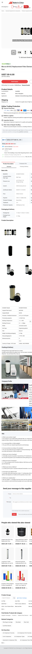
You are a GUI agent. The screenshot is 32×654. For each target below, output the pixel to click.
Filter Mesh (18, 622)
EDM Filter (3, 603)
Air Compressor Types (19, 636)
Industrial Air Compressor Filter (10, 640)
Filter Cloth (26, 622)
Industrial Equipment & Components (13, 10)
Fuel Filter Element (7, 625)
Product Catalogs (22, 598)
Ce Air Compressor (7, 636)
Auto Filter (17, 601)
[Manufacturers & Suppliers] (16, 2)
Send (14, 514)
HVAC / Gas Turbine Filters (7, 606)
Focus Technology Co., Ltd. (18, 648)
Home (2, 10)
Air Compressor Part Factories (24, 633)
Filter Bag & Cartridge (8, 622)
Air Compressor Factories (8, 633)
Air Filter (3, 601)
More (2, 643)
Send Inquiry (14, 81)
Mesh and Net (18, 606)
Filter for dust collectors (20, 603)
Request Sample (26, 85)
